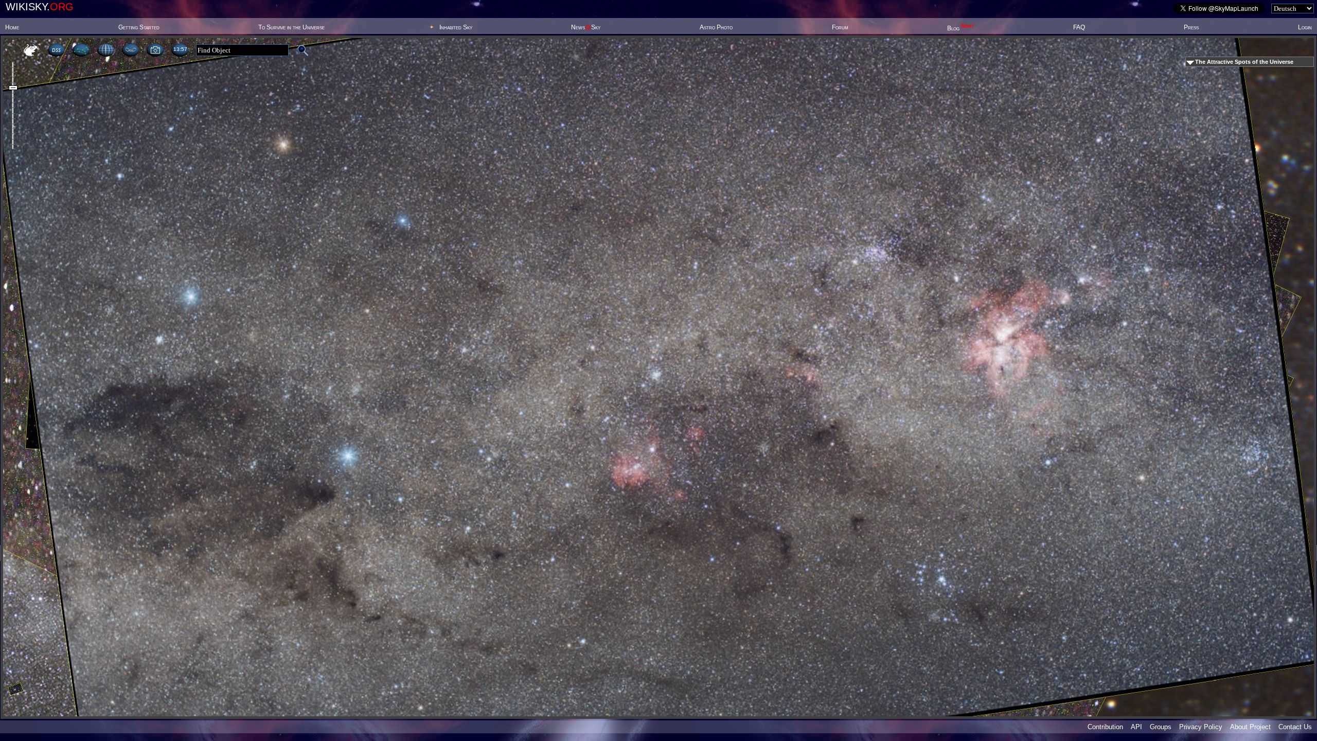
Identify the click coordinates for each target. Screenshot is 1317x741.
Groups (1160, 727)
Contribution (1105, 727)
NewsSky (585, 27)
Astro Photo (716, 27)
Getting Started (138, 27)
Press (1191, 27)
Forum (840, 27)
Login (1305, 27)
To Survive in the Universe (291, 27)
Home (12, 27)
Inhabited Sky (455, 27)
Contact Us (1295, 727)
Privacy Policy (1200, 727)
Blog (960, 28)
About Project (1250, 727)
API (1136, 727)
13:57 (180, 49)
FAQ (1079, 27)
